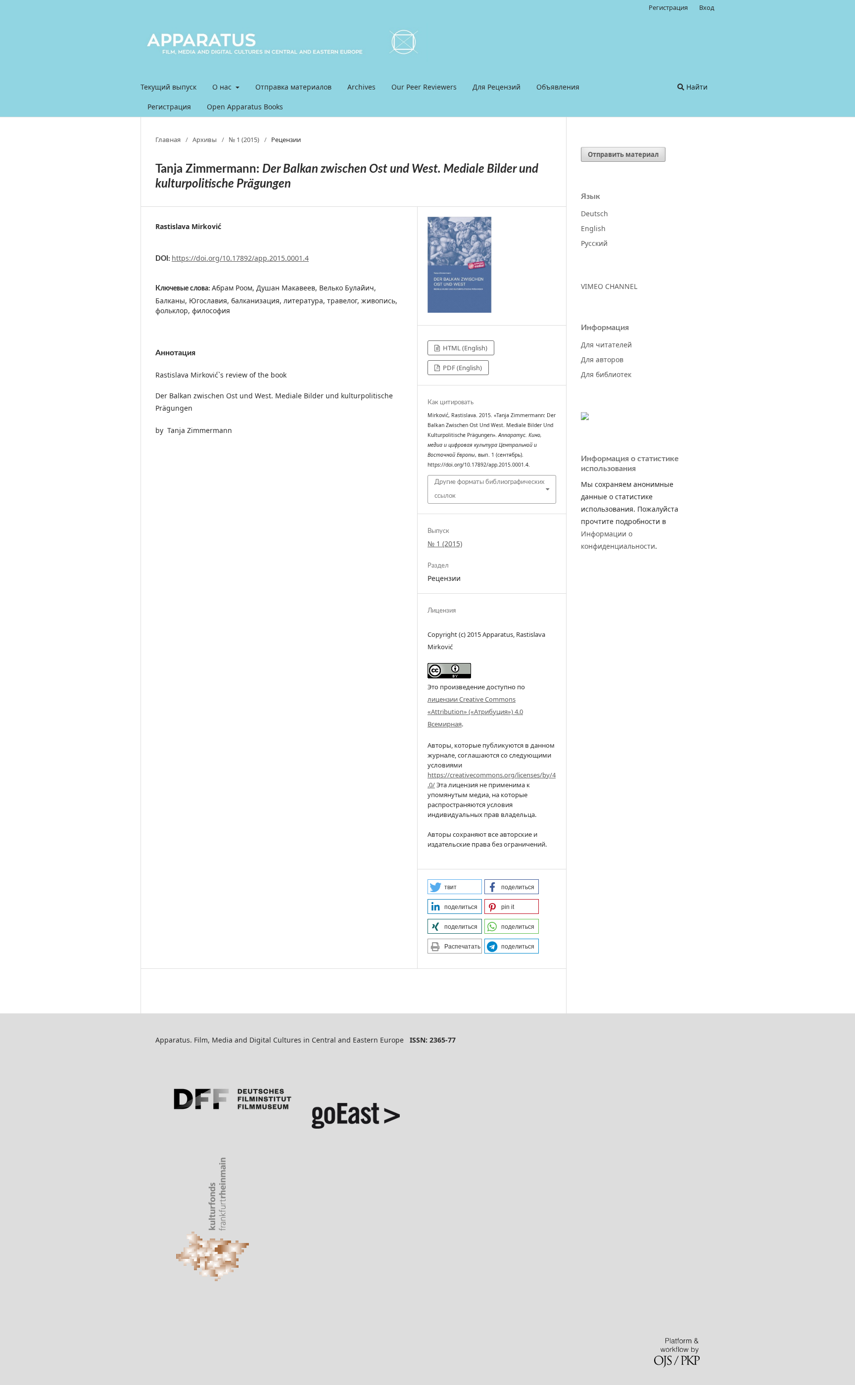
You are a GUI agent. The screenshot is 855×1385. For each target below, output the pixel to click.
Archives (361, 87)
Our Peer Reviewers (424, 87)
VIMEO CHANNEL (609, 286)
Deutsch (594, 213)
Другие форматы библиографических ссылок (489, 489)
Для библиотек (606, 374)
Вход (706, 7)
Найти (696, 87)
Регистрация (169, 106)
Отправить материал (623, 154)
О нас (223, 87)
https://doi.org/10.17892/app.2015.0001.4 (240, 258)
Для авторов (602, 359)
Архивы (204, 139)
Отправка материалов (293, 87)
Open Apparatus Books (245, 106)
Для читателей (606, 344)
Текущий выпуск (168, 87)
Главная (168, 139)
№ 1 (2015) (244, 139)
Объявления (557, 87)
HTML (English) (464, 347)
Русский (594, 243)
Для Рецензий (497, 87)
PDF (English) (461, 367)
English (593, 228)
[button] (455, 886)
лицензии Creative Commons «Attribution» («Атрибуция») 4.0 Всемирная (475, 711)
